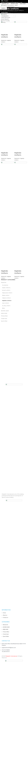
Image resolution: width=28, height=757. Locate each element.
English (6, 1)
